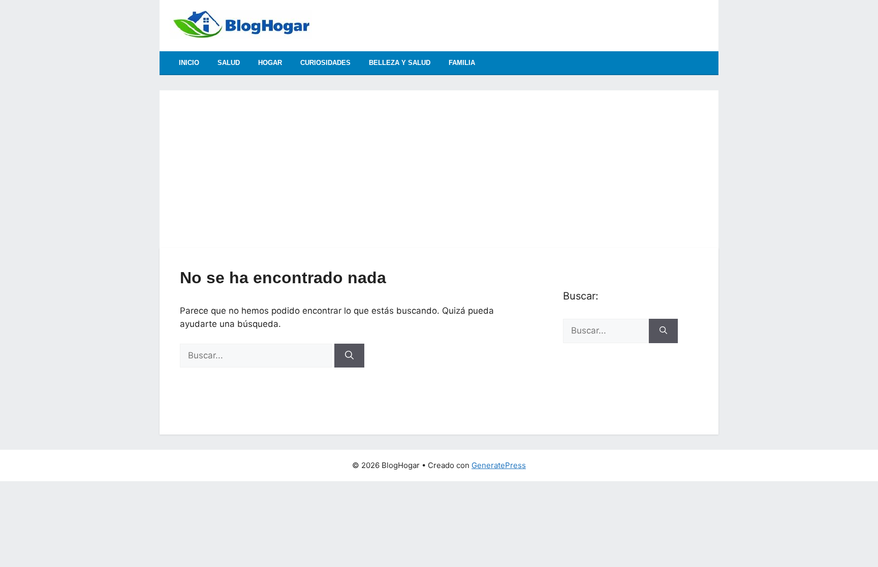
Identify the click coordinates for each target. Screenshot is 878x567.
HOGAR (270, 62)
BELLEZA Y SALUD (399, 62)
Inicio (189, 62)
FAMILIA (462, 62)
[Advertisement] (439, 161)
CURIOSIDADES (325, 62)
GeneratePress (499, 465)
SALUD (228, 62)
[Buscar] (349, 356)
